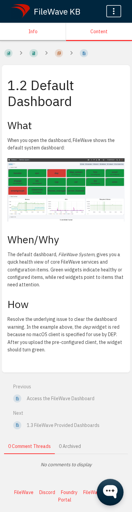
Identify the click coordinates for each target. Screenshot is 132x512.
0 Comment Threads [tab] (29, 446)
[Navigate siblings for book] (21, 53)
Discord (47, 492)
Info (33, 31)
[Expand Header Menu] (113, 11)
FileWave (24, 492)
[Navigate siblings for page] (71, 53)
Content (99, 31)
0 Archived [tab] (70, 446)
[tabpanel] (66, 464)
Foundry (69, 492)
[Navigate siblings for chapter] (46, 53)
